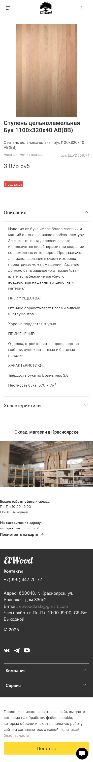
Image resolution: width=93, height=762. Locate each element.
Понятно (46, 748)
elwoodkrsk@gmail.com (43, 606)
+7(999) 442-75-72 (23, 579)
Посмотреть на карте (19, 534)
